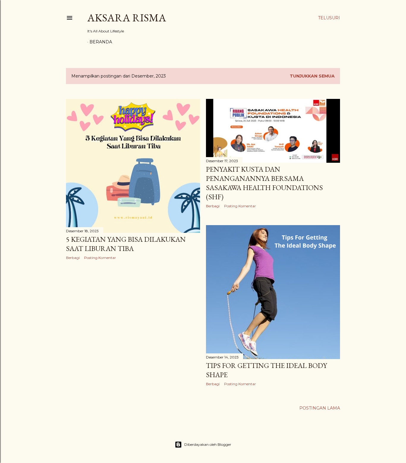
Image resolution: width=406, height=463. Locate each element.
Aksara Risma (126, 18)
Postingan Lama (319, 408)
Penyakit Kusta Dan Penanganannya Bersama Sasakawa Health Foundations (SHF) (264, 183)
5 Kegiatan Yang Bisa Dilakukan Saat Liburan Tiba (126, 244)
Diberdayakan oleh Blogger (207, 444)
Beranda (100, 42)
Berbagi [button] (73, 257)
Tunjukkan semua (312, 76)
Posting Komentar (100, 257)
